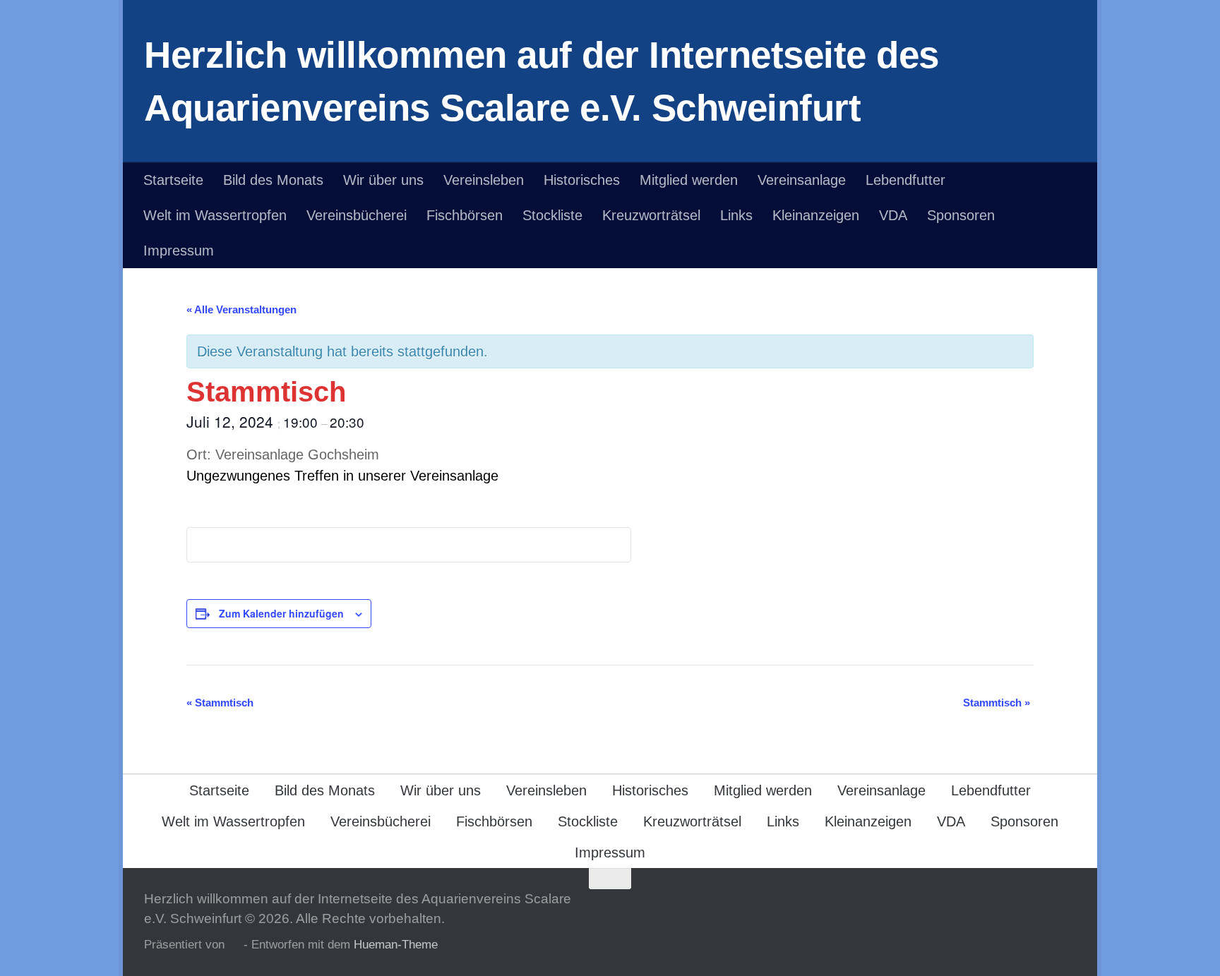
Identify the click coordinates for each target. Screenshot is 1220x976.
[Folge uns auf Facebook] (1066, 906)
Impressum (178, 250)
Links (736, 215)
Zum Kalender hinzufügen (281, 613)
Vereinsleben (483, 180)
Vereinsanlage (802, 180)
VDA (893, 215)
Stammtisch (219, 703)
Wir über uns (383, 180)
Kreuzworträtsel (651, 215)
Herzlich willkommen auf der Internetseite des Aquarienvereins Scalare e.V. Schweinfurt (541, 81)
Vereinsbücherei (356, 215)
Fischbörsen (464, 215)
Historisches (582, 180)
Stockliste (552, 215)
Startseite (173, 180)
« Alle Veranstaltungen (241, 309)
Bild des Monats (273, 180)
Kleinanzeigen (815, 215)
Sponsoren (961, 215)
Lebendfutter (905, 180)
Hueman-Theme (396, 944)
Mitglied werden (689, 180)
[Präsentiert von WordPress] (234, 945)
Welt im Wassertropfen (215, 215)
